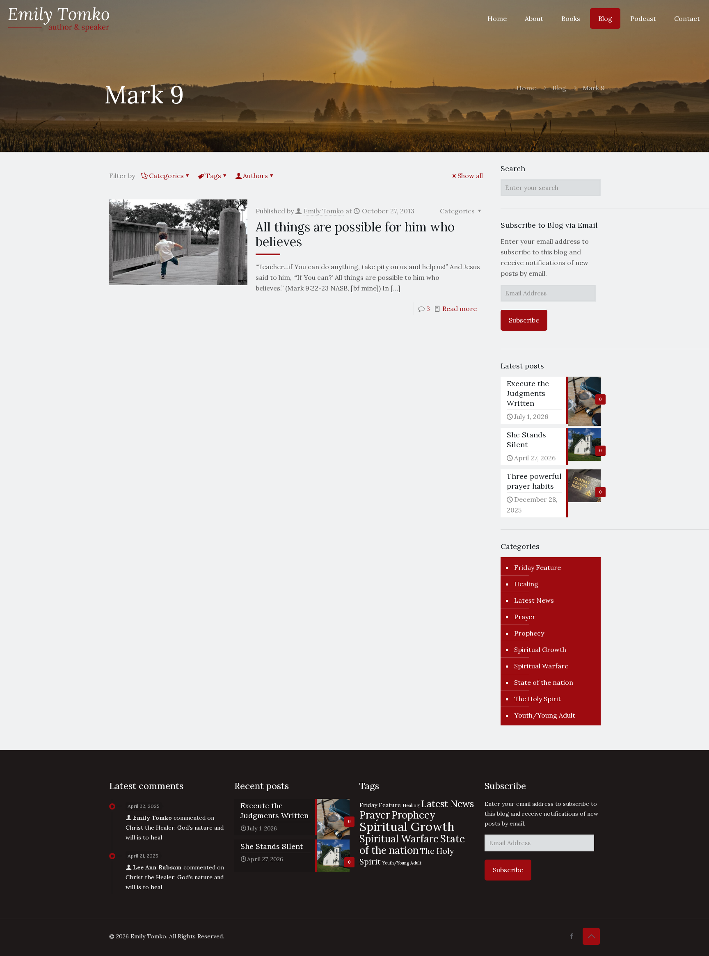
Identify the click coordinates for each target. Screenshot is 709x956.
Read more (459, 308)
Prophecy (529, 633)
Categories (166, 176)
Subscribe (524, 320)
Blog (559, 88)
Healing (526, 584)
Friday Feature (537, 567)
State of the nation (543, 682)
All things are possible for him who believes (355, 234)
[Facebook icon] (571, 936)
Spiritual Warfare (541, 666)
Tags (213, 176)
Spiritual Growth (540, 649)
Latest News (534, 600)
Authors (255, 176)
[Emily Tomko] (58, 18)
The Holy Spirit (537, 699)
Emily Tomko (324, 211)
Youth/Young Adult (544, 715)
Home (526, 88)
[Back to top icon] (591, 936)
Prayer (524, 617)
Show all (470, 176)
